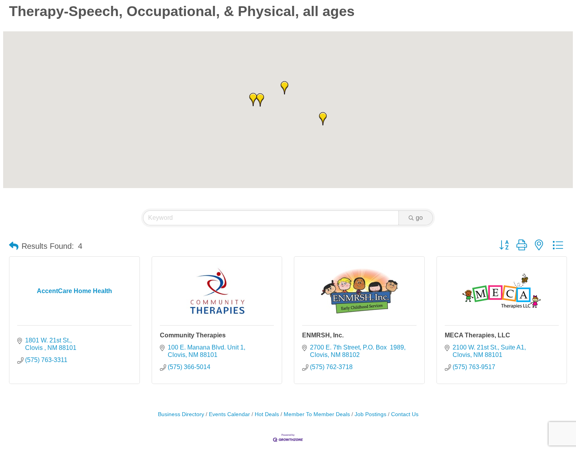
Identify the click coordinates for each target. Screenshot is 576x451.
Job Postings (370, 414)
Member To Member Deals (317, 414)
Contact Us (404, 414)
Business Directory (181, 414)
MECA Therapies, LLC (477, 335)
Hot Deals (267, 414)
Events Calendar (229, 414)
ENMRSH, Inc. (323, 335)
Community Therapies (193, 335)
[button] (323, 118)
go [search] (419, 217)
